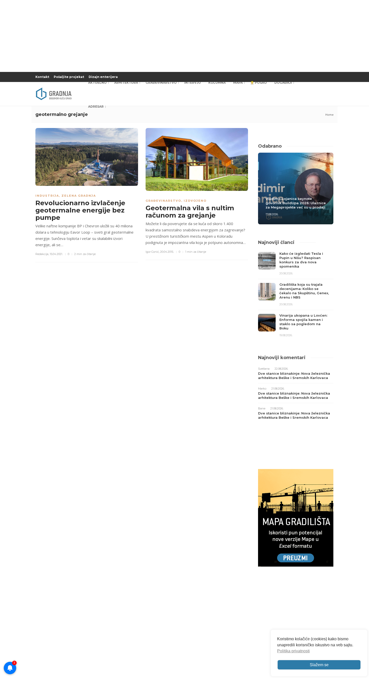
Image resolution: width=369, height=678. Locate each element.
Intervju (192, 82)
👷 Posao (258, 82)
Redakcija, (42, 254)
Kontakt (42, 77)
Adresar (96, 106)
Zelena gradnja (79, 195)
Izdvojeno (195, 200)
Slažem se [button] (319, 665)
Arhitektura (126, 82)
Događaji (283, 82)
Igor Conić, (152, 251)
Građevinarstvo (161, 82)
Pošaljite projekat (69, 77)
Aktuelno (97, 82)
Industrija (47, 195)
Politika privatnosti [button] (293, 651)
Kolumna (217, 82)
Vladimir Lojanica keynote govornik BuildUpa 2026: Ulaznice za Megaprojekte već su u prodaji (296, 203)
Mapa (238, 82)
